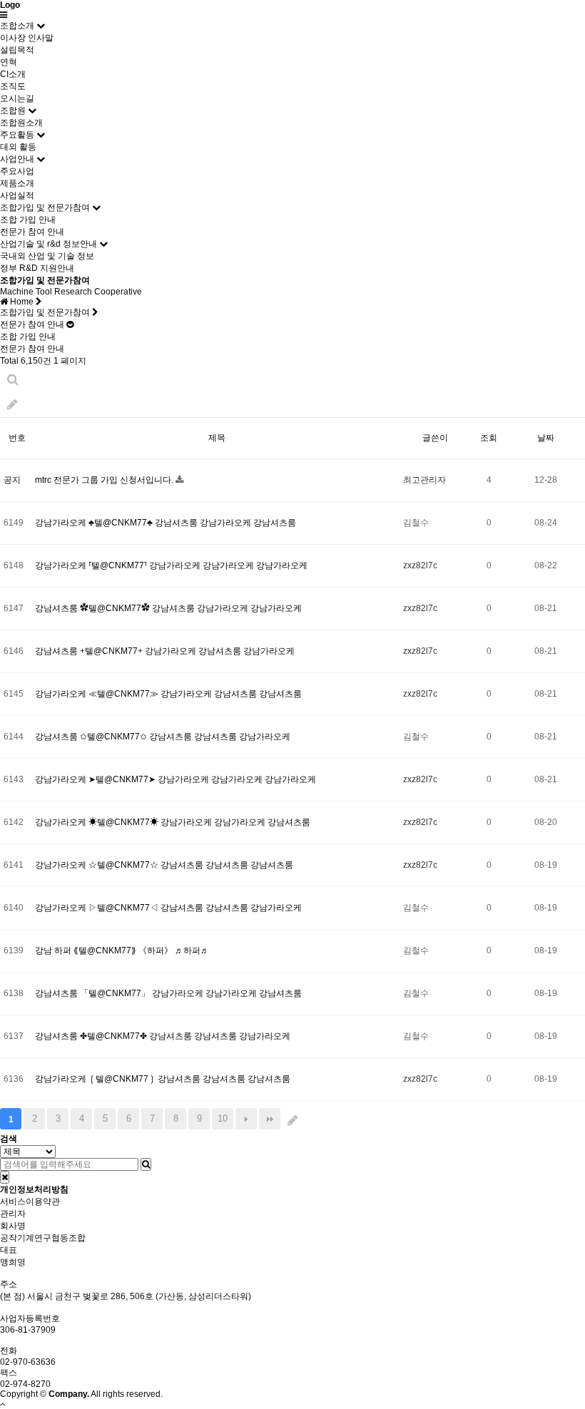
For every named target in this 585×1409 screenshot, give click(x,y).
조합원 (13, 111)
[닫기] (4, 1177)
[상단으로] (3, 1404)
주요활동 (17, 135)
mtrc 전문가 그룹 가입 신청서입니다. (105, 480)
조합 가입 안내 (28, 220)
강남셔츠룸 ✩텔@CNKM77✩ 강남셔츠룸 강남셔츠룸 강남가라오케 (162, 737)
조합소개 (17, 26)
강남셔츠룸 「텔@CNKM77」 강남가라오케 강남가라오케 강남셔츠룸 (168, 993)
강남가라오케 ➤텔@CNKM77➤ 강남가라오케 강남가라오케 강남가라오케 (175, 779)
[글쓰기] (12, 404)
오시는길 (17, 98)
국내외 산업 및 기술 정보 (47, 256)
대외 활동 (18, 147)
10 (223, 1118)
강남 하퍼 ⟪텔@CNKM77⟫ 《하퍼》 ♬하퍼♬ (122, 950)
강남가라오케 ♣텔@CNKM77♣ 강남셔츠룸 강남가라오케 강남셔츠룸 (165, 523)
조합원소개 (21, 123)
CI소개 (13, 74)
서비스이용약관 (30, 1201)
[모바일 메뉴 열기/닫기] (3, 15)
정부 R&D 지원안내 (37, 268)
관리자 (13, 1214)
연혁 (8, 62)
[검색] (146, 1164)
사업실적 (17, 195)
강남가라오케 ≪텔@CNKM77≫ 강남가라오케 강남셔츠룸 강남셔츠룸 (168, 694)
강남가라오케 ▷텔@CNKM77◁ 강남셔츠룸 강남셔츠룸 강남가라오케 (168, 908)
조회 (488, 438)
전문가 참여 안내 (32, 232)
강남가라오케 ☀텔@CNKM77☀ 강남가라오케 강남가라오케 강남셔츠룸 (172, 822)
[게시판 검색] (13, 379)
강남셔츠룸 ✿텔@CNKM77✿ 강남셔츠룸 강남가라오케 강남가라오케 (168, 608)
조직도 (13, 86)
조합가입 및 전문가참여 (45, 207)
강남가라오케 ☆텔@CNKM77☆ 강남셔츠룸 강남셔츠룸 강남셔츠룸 (164, 865)
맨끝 (269, 1118)
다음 (246, 1118)
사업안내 (17, 159)
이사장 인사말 (27, 38)
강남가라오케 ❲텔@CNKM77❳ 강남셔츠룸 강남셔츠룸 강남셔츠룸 (162, 1079)
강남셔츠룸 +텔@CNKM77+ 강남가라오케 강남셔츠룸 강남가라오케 (165, 651)
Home (22, 302)
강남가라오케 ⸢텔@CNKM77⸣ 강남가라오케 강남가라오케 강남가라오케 (171, 565)
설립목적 (17, 50)
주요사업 (17, 171)
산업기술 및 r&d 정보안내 (48, 244)
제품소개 (17, 183)
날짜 (545, 438)
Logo (10, 5)
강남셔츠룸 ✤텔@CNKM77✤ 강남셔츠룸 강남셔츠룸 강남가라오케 (162, 1036)
